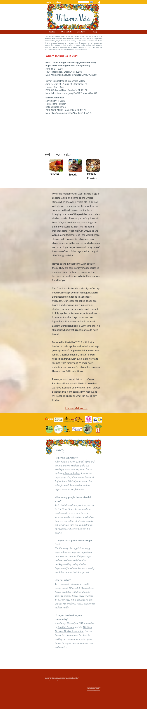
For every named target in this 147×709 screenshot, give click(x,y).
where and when (71, 473)
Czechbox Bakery (53, 2)
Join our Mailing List (76, 408)
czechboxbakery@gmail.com (93, 690)
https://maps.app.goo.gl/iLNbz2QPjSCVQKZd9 (74, 74)
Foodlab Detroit (66, 627)
